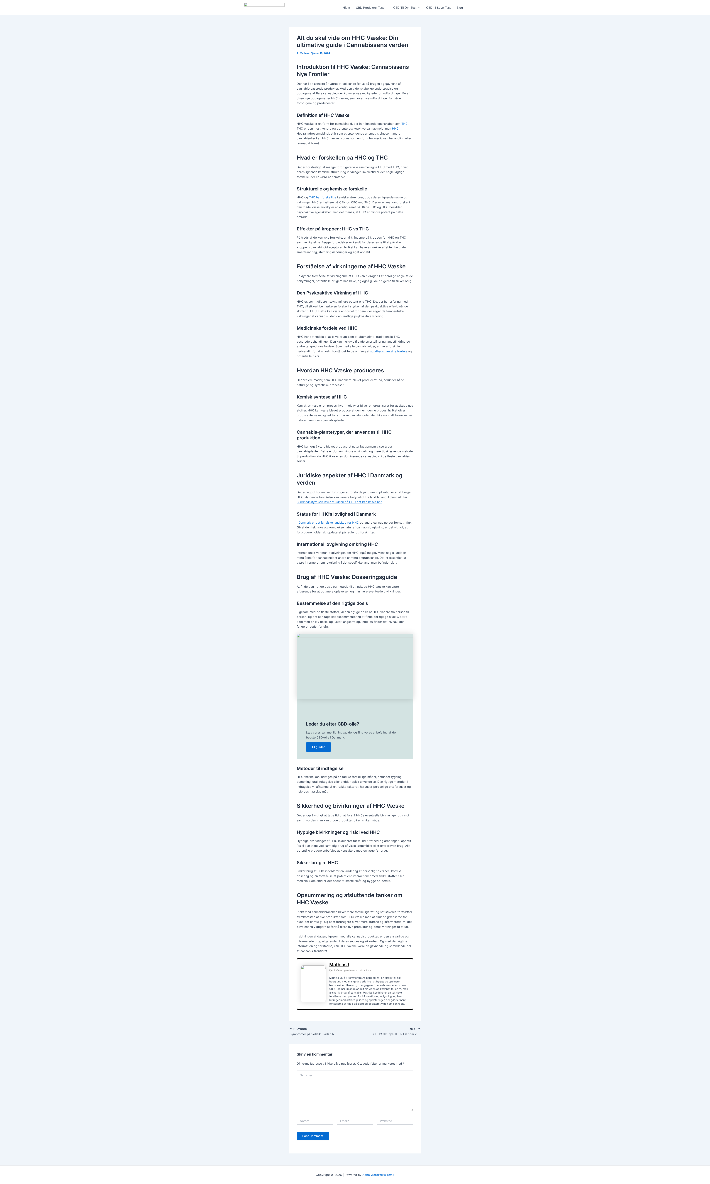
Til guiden (318, 747)
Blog (460, 7)
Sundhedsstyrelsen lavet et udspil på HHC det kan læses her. (339, 502)
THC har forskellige (322, 197)
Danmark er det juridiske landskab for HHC (328, 522)
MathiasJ (339, 964)
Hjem (346, 7)
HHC (395, 128)
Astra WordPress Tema (378, 1175)
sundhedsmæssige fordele (388, 351)
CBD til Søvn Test (438, 7)
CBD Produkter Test (370, 7)
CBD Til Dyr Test (405, 7)
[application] (386, 7)
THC (404, 123)
